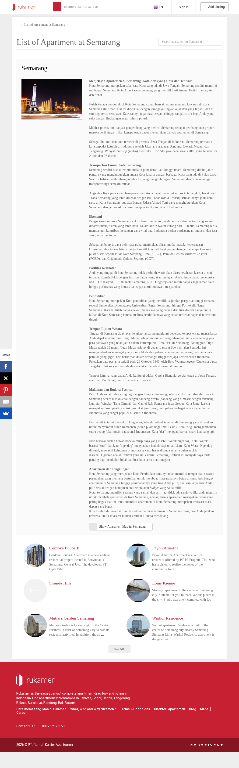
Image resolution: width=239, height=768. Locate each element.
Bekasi (21, 703)
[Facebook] (6, 366)
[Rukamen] (23, 6)
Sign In (184, 7)
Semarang (34, 68)
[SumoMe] (6, 413)
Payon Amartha (165, 548)
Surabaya (35, 703)
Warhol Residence (167, 618)
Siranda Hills (60, 583)
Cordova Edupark (64, 548)
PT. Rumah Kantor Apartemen (50, 744)
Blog (192, 709)
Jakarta (85, 698)
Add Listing (216, 7)
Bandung (50, 703)
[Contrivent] (206, 744)
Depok (107, 698)
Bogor (97, 698)
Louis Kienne (163, 583)
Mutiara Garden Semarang (71, 618)
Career (21, 712)
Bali (60, 703)
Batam (70, 703)
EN (161, 7)
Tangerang (121, 698)
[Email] (6, 401)
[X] (6, 378)
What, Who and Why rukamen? (93, 709)
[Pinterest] (6, 390)
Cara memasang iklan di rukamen (41, 709)
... (65, 569)
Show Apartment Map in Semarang (122, 526)
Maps (204, 709)
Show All (118, 649)
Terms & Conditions (135, 709)
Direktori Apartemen (169, 709)
